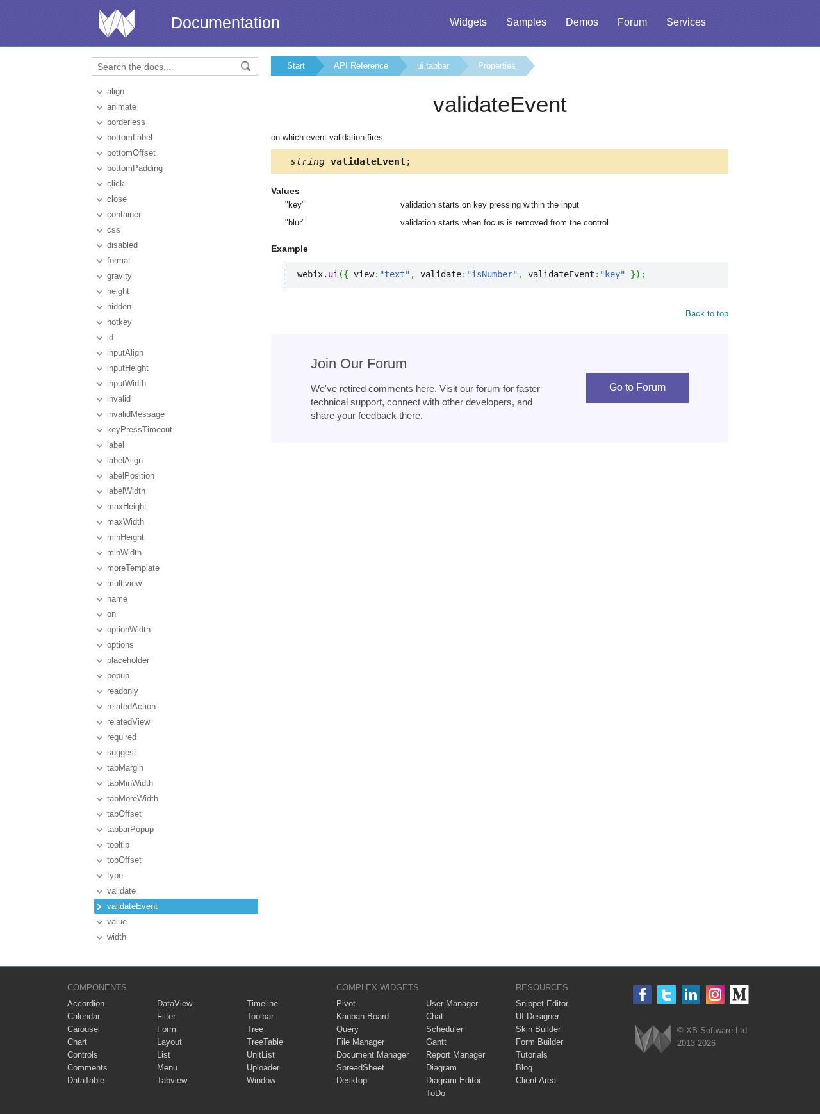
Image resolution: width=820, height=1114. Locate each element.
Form (166, 1029)
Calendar (83, 1016)
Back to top (706, 313)
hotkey (119, 322)
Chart (77, 1042)
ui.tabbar (433, 65)
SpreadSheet (360, 1067)
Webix (653, 1038)
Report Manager (455, 1055)
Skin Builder (538, 1029)
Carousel (83, 1029)
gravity (119, 276)
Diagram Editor (453, 1080)
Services (686, 22)
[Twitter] (666, 994)
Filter (166, 1016)
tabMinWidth (130, 783)
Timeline (262, 1003)
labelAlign (125, 460)
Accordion (85, 1003)
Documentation (225, 22)
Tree (255, 1029)
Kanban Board (362, 1016)
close (117, 199)
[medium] (740, 994)
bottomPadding (135, 168)
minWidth (124, 552)
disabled (122, 245)
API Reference (361, 65)
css (113, 229)
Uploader (263, 1067)
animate (121, 106)
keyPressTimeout (139, 429)
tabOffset (124, 814)
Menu (167, 1067)
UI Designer (537, 1016)
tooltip (118, 844)
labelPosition (130, 475)
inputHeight (128, 368)
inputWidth (126, 383)
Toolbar (260, 1016)
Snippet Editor (542, 1003)
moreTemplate (133, 568)
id (110, 337)
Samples (526, 22)
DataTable (85, 1080)
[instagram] (715, 994)
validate (121, 891)
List (163, 1055)
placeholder (128, 660)
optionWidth (129, 629)
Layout (169, 1042)
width (116, 937)
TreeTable (265, 1042)
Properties (497, 65)
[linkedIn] (691, 994)
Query (347, 1029)
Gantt (436, 1042)
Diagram (441, 1067)
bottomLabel (129, 137)
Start (296, 65)
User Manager (452, 1003)
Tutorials (532, 1055)
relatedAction (131, 706)
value (117, 921)
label (115, 445)
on (111, 614)
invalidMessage (136, 414)
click (115, 183)
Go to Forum (637, 387)
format (119, 260)
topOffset (124, 860)
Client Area (536, 1080)
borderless (126, 122)
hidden (119, 306)
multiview (124, 583)
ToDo (435, 1093)
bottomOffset (131, 153)
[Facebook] (642, 994)
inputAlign (125, 352)
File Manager (360, 1042)
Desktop (351, 1080)
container (124, 214)
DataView (174, 1003)
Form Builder (539, 1042)
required (121, 737)
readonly (122, 691)
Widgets (468, 22)
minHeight (125, 537)
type (115, 875)
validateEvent (132, 906)
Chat (434, 1016)
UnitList (261, 1055)
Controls (82, 1055)
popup (118, 675)
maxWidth (125, 522)
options (120, 645)
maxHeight (127, 506)
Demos (582, 22)
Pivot (346, 1003)
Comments (87, 1067)
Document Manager (372, 1055)
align (115, 91)
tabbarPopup (130, 829)
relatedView (128, 721)
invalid (119, 399)
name (117, 598)
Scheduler (444, 1029)
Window (261, 1080)
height (118, 291)
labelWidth (126, 491)
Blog (524, 1067)
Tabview (172, 1080)
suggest (121, 752)
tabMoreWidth (132, 798)
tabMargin (125, 768)
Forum (632, 22)
